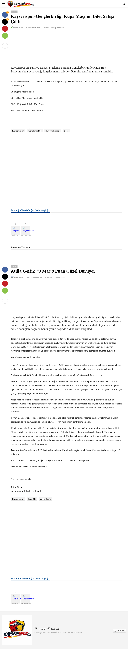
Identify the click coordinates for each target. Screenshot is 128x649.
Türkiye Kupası (53, 131)
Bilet (66, 131)
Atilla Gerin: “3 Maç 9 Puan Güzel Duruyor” (54, 271)
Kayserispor (18, 131)
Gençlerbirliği (34, 131)
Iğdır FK (32, 499)
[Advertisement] (66, 46)
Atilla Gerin (45, 499)
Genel (14, 12)
